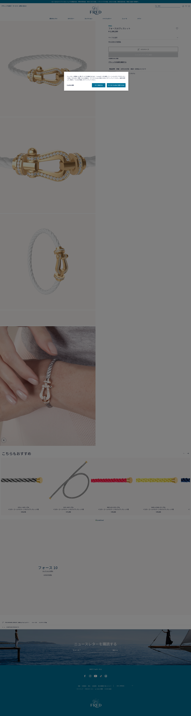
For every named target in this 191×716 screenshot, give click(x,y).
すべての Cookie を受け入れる (116, 85)
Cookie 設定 (70, 85)
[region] (96, 81)
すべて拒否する (99, 85)
